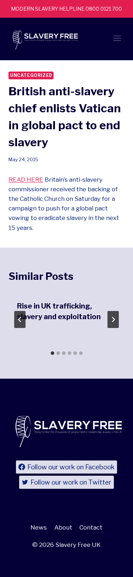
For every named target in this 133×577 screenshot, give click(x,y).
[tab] (52, 353)
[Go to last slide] (20, 319)
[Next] (113, 319)
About (63, 527)
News (39, 527)
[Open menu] (116, 39)
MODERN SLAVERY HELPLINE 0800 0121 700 (66, 9)
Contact (90, 527)
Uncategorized (31, 75)
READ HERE (26, 179)
